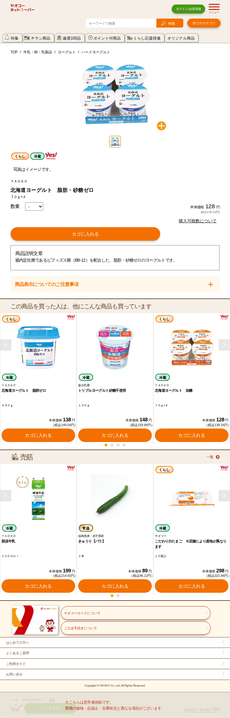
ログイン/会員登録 (188, 8)
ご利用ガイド (16, 664)
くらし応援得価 (147, 38)
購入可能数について (198, 220)
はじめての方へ (17, 642)
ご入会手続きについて (80, 628)
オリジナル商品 (181, 38)
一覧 (210, 457)
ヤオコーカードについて (82, 613)
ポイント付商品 (107, 38)
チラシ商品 (40, 38)
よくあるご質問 (17, 653)
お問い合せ (14, 674)
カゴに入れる (85, 233)
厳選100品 (72, 38)
